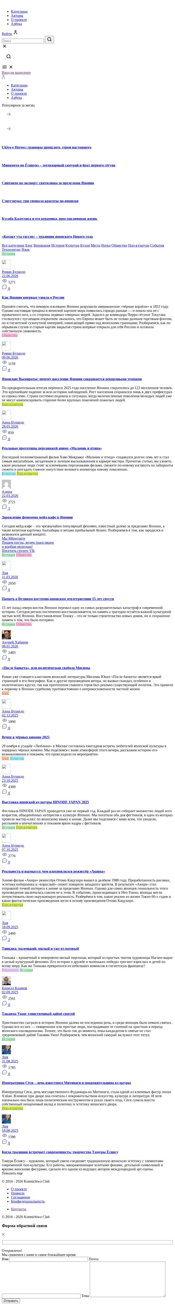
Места (95, 245)
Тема (85, 1296)
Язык (25, 249)
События (157, 245)
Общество (119, 245)
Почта (93, 1259)
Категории (19, 11)
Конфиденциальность (28, 1201)
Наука (106, 245)
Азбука (16, 24)
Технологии (11, 249)
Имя (5, 1259)
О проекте (19, 20)
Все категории (13, 245)
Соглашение (20, 1197)
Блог (29, 245)
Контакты (18, 1209)
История (57, 245)
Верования (41, 245)
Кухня (85, 245)
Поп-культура (138, 245)
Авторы (17, 15)
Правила (17, 1193)
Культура (72, 245)
